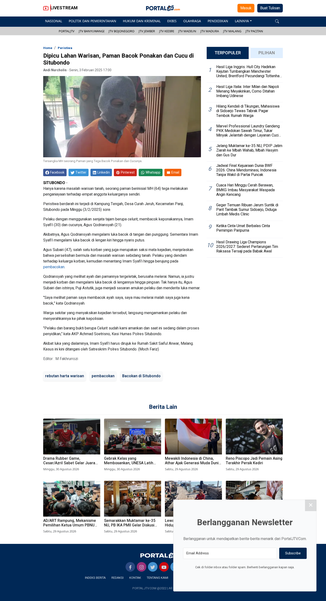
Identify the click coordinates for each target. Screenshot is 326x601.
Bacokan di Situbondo (141, 376)
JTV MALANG (232, 31)
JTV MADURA (209, 31)
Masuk (246, 8)
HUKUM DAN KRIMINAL (142, 21)
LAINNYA (242, 21)
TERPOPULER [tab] (228, 53)
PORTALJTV (66, 31)
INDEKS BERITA (95, 577)
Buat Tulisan (270, 8)
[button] (277, 20)
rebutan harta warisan (64, 376)
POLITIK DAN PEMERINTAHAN (92, 21)
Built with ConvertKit (264, 576)
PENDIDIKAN (218, 21)
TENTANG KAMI (157, 577)
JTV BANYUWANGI (91, 31)
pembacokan (53, 267)
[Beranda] (163, 555)
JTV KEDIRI (166, 31)
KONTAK (135, 577)
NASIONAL (53, 21)
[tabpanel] (245, 160)
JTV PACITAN (254, 31)
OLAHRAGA (192, 21)
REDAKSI (117, 577)
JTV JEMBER (147, 31)
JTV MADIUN (187, 31)
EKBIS (172, 21)
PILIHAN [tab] (266, 53)
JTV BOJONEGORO (121, 31)
